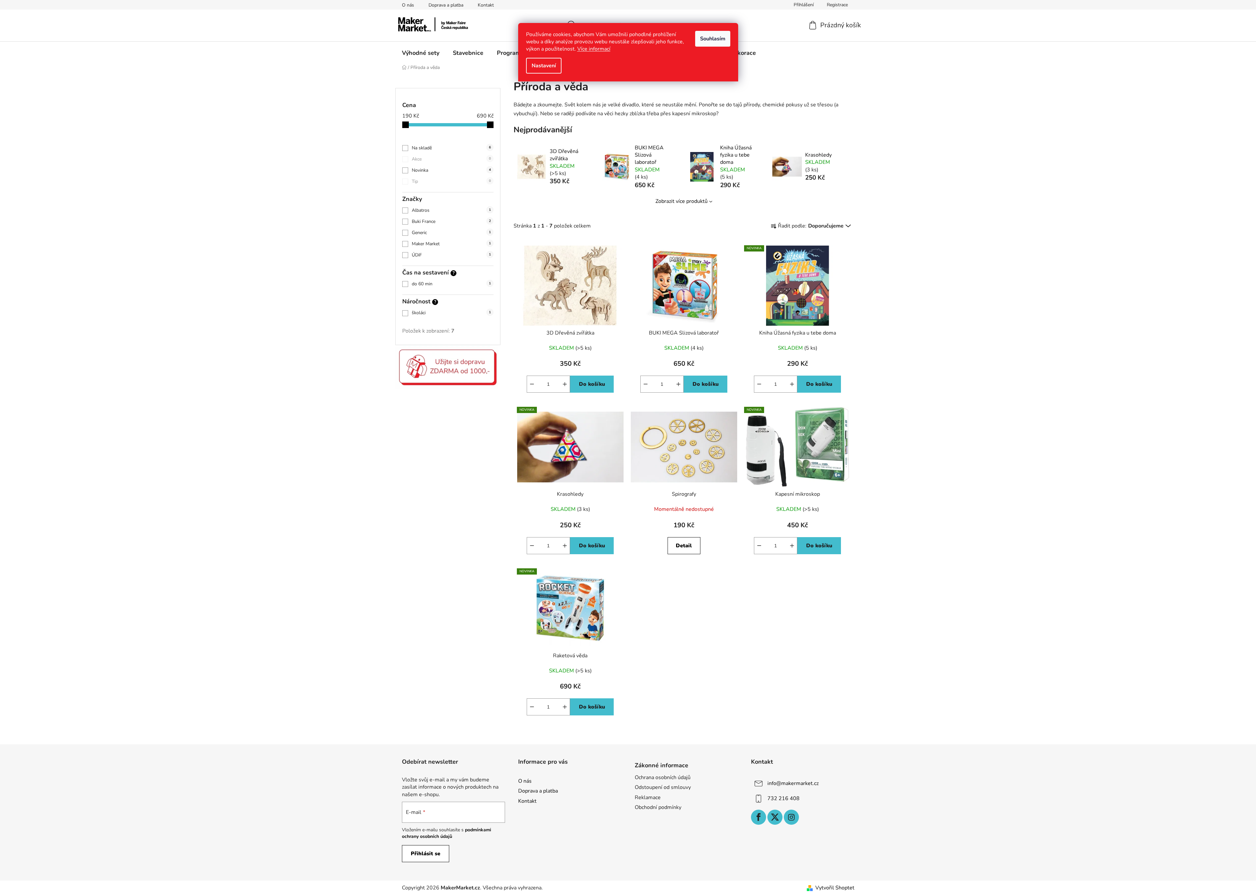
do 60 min (451, 284)
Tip (451, 181)
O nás (408, 5)
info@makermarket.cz (793, 783)
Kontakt (486, 5)
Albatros (451, 210)
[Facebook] (758, 817)
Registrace (837, 5)
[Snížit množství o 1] (759, 384)
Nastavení (544, 65)
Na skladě (451, 148)
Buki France (451, 221)
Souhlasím (712, 38)
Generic (451, 232)
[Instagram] (791, 817)
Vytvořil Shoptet (834, 887)
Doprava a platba (446, 5)
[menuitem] (420, 53)
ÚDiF (451, 255)
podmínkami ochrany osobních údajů (446, 833)
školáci (451, 313)
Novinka (451, 170)
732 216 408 (783, 798)
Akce (451, 159)
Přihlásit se (425, 853)
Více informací (593, 49)
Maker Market (451, 244)
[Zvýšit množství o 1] (792, 384)
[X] (774, 817)
